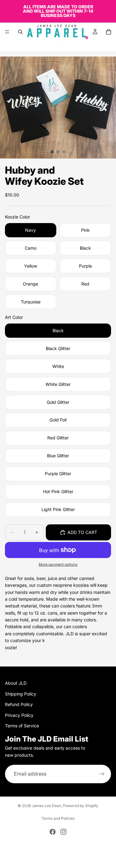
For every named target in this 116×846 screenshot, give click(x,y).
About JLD (16, 683)
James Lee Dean (46, 805)
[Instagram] (63, 831)
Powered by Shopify (80, 805)
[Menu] (7, 32)
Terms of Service (22, 725)
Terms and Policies (58, 818)
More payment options (58, 564)
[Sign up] (101, 774)
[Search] (20, 32)
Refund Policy (19, 704)
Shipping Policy (20, 693)
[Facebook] (52, 831)
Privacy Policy (19, 714)
